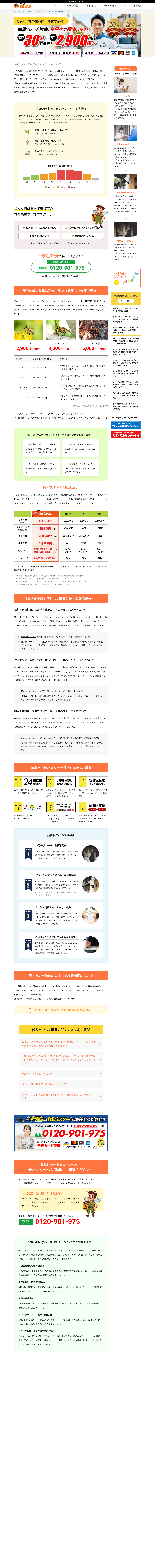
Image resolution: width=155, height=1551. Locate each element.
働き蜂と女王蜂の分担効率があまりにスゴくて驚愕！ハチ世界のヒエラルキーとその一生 (125, 351)
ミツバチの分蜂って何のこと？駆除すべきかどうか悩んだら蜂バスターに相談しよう (125, 384)
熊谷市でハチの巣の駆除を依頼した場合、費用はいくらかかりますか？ (57, 1096)
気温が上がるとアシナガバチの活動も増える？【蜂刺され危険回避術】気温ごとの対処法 (125, 330)
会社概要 (137, 6)
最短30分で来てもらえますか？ (39, 1073)
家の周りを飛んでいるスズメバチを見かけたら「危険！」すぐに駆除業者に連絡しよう (125, 319)
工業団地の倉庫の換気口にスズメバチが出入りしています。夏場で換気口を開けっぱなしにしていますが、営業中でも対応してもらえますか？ (59, 1059)
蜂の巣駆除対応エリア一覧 (36, 12)
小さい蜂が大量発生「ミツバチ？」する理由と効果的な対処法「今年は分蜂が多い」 (125, 406)
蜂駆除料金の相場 (71, 6)
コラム (125, 6)
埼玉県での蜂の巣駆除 (56, 12)
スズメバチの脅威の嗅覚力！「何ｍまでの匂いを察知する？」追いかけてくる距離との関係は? (125, 362)
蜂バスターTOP (19, 12)
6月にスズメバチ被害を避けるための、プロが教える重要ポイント (125, 309)
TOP (57, 6)
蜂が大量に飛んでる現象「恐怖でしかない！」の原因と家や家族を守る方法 (125, 395)
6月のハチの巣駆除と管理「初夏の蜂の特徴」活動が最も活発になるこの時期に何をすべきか (126, 341)
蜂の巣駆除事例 (110, 6)
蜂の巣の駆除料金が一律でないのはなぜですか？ (48, 1084)
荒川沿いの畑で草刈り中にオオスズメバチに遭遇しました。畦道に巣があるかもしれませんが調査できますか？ (59, 1043)
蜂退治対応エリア (91, 6)
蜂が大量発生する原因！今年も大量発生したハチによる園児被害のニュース (125, 373)
